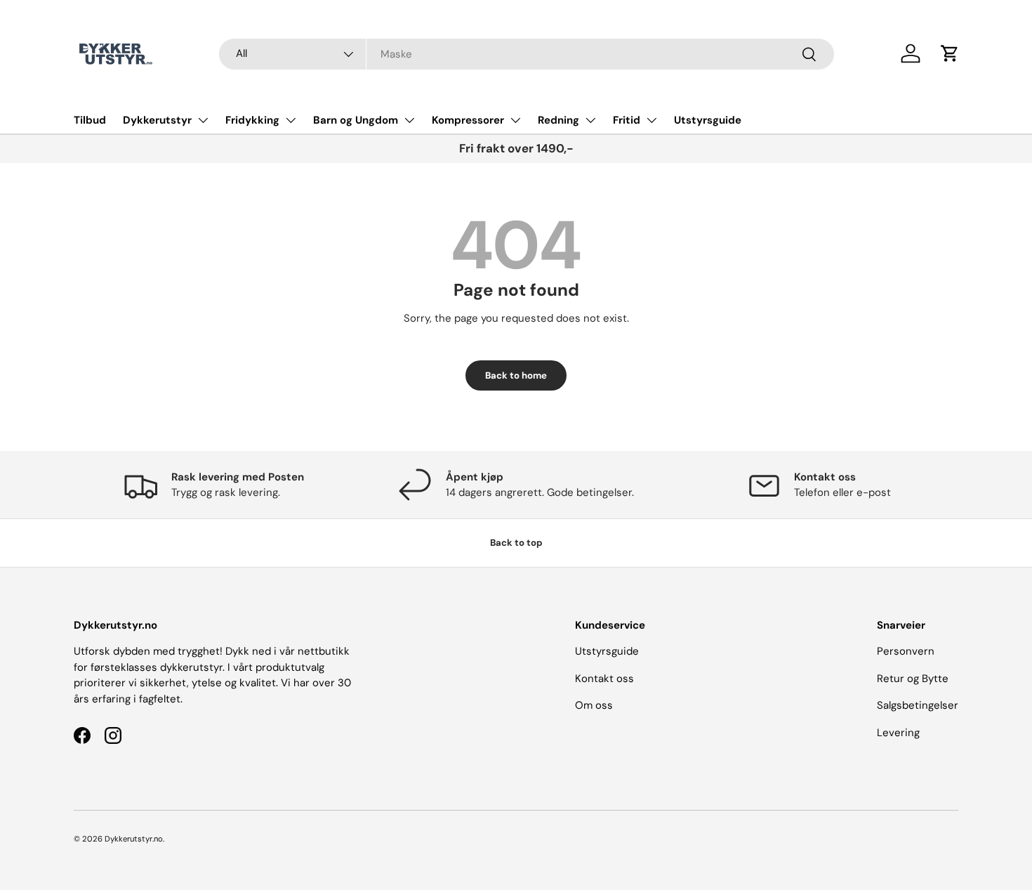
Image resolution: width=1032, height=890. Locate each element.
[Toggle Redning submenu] (590, 120)
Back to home (516, 375)
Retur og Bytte (912, 679)
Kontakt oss (604, 679)
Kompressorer (468, 120)
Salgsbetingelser (917, 705)
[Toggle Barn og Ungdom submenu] (409, 120)
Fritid (626, 120)
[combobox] (527, 54)
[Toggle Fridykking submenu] (290, 120)
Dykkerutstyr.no (134, 839)
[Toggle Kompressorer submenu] (515, 120)
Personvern (905, 651)
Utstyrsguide (707, 120)
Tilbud (90, 120)
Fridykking (252, 120)
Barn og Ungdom (355, 120)
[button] (949, 53)
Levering (898, 733)
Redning (558, 120)
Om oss (594, 705)
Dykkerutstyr (157, 120)
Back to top (516, 543)
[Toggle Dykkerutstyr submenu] (202, 120)
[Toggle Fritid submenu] (651, 120)
